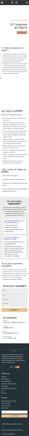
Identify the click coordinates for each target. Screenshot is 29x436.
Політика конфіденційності (8, 434)
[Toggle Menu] (27, 2)
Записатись (22, 32)
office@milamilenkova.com (10, 333)
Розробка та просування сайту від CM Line (12, 430)
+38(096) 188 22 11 (8, 328)
